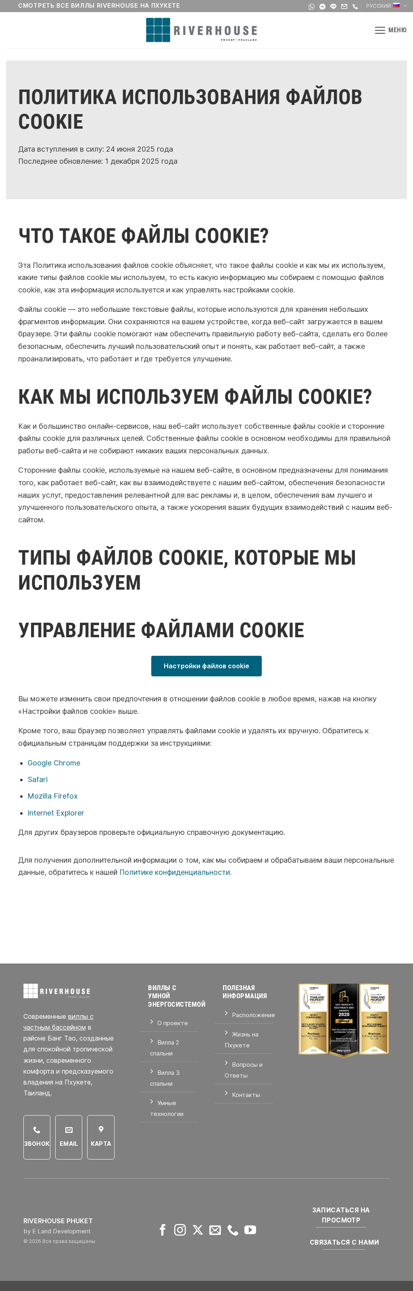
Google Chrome (53, 763)
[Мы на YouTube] (250, 1230)
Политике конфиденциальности (174, 872)
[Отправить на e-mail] (215, 1230)
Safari (37, 779)
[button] (390, 30)
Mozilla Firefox (52, 796)
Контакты (246, 1095)
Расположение (253, 1015)
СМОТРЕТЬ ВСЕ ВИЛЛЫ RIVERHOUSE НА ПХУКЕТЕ (99, 5)
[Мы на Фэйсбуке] (163, 1230)
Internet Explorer (55, 813)
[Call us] (233, 1230)
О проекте (172, 1023)
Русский (378, 6)
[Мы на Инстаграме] (180, 1230)
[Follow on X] (198, 1230)
